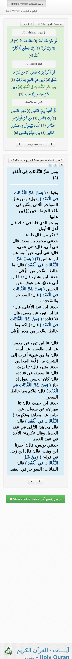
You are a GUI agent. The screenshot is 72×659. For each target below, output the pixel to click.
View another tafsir (37, 499)
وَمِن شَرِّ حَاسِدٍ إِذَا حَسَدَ (30, 90)
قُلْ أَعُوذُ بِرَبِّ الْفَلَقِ (42, 72)
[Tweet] (50, 164)
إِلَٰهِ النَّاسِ (44, 118)
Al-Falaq (50, 24)
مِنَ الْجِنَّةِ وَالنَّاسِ (29, 133)
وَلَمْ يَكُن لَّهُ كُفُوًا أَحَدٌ (25, 51)
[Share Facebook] (55, 164)
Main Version (22, 11)
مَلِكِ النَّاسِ (18, 111)
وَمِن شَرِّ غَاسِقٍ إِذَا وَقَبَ (30, 79)
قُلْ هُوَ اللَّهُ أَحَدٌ (47, 41)
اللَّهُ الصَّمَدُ (26, 41)
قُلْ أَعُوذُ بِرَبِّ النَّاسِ (43, 111)
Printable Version (26, 3)
